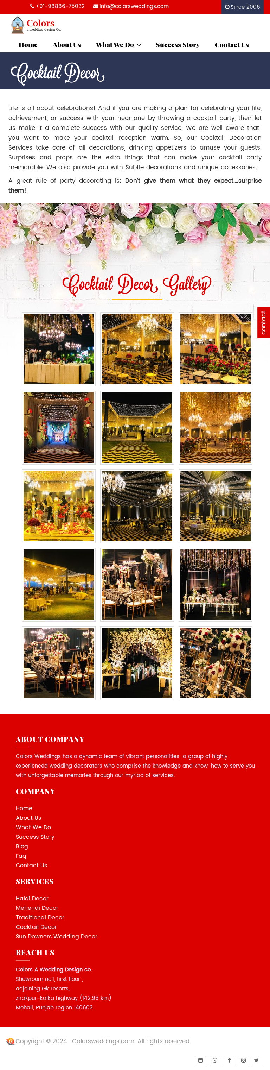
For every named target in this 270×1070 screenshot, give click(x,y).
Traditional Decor (40, 917)
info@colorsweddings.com (134, 6)
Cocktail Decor (36, 927)
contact (263, 323)
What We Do (115, 44)
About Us (67, 44)
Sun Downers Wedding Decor (56, 936)
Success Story (178, 44)
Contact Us (232, 44)
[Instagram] (243, 1060)
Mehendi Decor (37, 908)
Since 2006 (245, 7)
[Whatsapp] (215, 1060)
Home (28, 44)
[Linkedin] (200, 1060)
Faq (21, 856)
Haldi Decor (32, 898)
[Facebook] (229, 1060)
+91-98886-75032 (60, 6)
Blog (22, 846)
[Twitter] (256, 1060)
